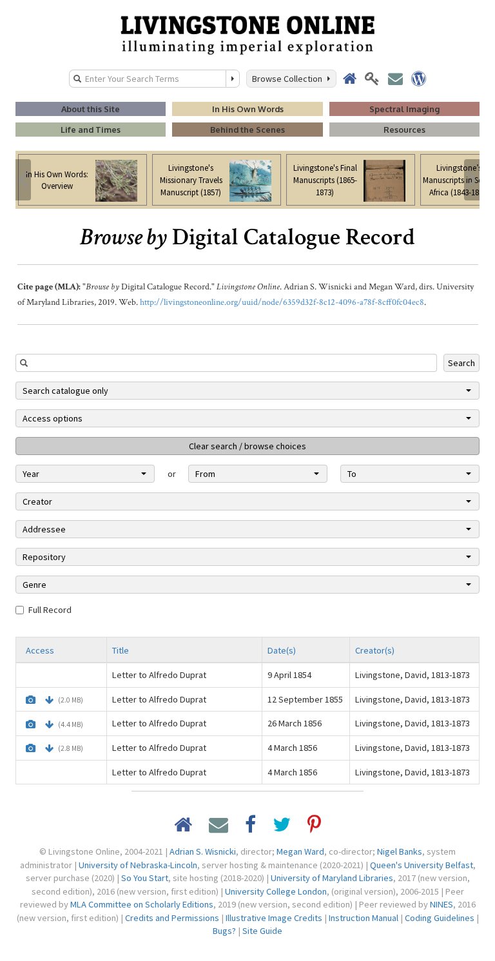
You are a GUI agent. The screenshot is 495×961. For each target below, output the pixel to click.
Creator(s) (374, 650)
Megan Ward (300, 851)
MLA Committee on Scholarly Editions (141, 904)
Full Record (50, 610)
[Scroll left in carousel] (23, 179)
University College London (276, 891)
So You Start (144, 878)
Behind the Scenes (247, 129)
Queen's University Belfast (421, 865)
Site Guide (262, 931)
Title (120, 650)
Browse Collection (289, 78)
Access (40, 650)
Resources (404, 129)
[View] (30, 699)
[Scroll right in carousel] (472, 179)
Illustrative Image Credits (274, 918)
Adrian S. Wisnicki (203, 851)
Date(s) (281, 650)
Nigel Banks (399, 851)
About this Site (90, 109)
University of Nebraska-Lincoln (138, 865)
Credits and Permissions (172, 918)
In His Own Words (248, 109)
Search (461, 363)
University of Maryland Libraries (332, 878)
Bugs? (224, 931)
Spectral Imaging (404, 109)
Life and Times (91, 129)
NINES (441, 904)
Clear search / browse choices (247, 446)
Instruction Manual (363, 918)
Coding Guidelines (439, 918)
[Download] (49, 699)
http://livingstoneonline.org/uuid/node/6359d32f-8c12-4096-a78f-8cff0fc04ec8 (282, 302)
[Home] (247, 34)
